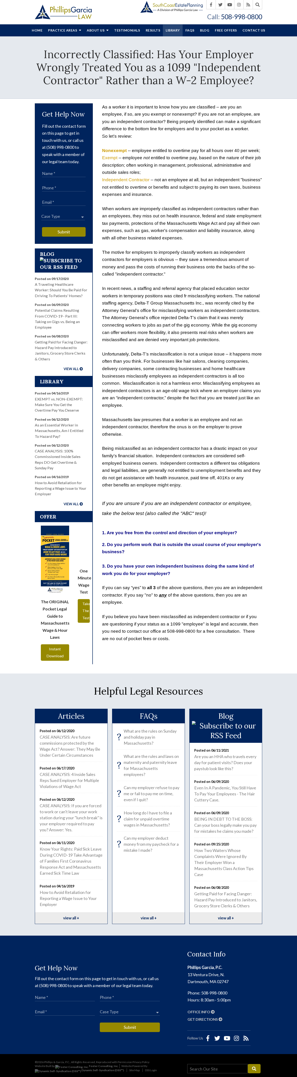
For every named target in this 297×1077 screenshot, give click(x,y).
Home (37, 30)
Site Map (134, 1070)
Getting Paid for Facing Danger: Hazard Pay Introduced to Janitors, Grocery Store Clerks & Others (225, 899)
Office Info (199, 1012)
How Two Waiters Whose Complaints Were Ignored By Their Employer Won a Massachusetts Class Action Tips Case (224, 862)
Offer (48, 516)
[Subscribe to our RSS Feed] (64, 267)
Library (173, 30)
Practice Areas (63, 30)
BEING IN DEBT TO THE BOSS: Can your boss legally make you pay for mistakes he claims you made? (225, 825)
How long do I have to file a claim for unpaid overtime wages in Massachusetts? (144, 818)
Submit (64, 231)
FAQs (189, 30)
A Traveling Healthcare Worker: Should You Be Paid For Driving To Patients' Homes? (61, 290)
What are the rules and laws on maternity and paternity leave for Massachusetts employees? (148, 765)
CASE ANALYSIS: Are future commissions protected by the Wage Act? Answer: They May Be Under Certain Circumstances (70, 746)
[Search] (257, 4)
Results (153, 30)
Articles (71, 716)
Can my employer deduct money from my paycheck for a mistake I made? (148, 844)
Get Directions (203, 1019)
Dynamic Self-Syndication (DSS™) (102, 1070)
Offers (226, 30)
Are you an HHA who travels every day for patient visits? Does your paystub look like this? (225, 762)
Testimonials (127, 30)
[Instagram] (239, 4)
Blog (204, 30)
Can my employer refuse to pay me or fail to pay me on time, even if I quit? (148, 793)
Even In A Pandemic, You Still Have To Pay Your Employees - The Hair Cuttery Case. (225, 793)
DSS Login (151, 1070)
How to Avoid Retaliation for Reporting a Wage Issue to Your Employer (60, 488)
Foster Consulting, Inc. (103, 1066)
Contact (253, 30)
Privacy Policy (140, 1062)
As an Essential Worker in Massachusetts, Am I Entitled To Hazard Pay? (59, 430)
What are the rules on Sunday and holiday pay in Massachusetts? (147, 737)
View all (71, 369)
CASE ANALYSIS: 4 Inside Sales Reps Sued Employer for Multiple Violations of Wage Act (69, 780)
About (96, 30)
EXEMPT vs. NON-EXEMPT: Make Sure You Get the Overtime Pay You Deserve (59, 405)
